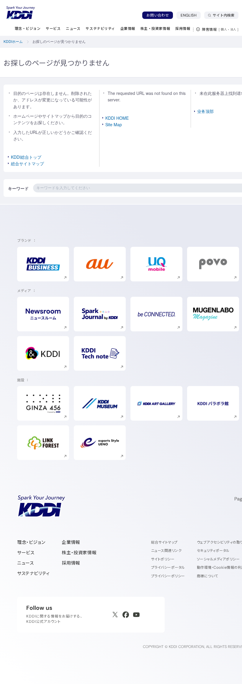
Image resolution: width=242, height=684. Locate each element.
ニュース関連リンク (166, 550)
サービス (25, 553)
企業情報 (71, 542)
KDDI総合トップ (26, 157)
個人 (224, 29)
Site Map (113, 124)
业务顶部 (205, 111)
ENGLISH (191, 15)
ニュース (25, 563)
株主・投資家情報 (79, 553)
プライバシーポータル (168, 567)
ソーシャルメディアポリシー (218, 559)
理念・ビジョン (31, 542)
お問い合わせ (157, 15)
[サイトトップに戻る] (20, 13)
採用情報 (71, 563)
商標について (207, 575)
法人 (233, 29)
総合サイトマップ (27, 163)
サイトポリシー (162, 559)
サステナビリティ (33, 573)
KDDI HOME (117, 118)
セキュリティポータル (213, 550)
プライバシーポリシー (168, 575)
